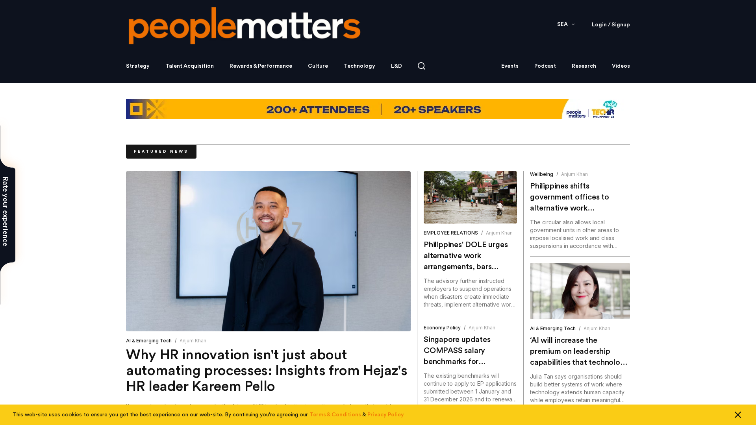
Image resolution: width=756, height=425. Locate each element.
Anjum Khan (193, 341)
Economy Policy (442, 328)
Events (510, 66)
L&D (396, 66)
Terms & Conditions (335, 415)
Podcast (545, 66)
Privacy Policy (385, 415)
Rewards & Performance (261, 66)
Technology (359, 66)
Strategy (138, 66)
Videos (621, 66)
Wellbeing (541, 174)
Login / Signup (611, 25)
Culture (318, 66)
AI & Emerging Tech (149, 341)
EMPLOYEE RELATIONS (451, 233)
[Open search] (421, 66)
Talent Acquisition (189, 66)
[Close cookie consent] (737, 414)
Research (584, 66)
